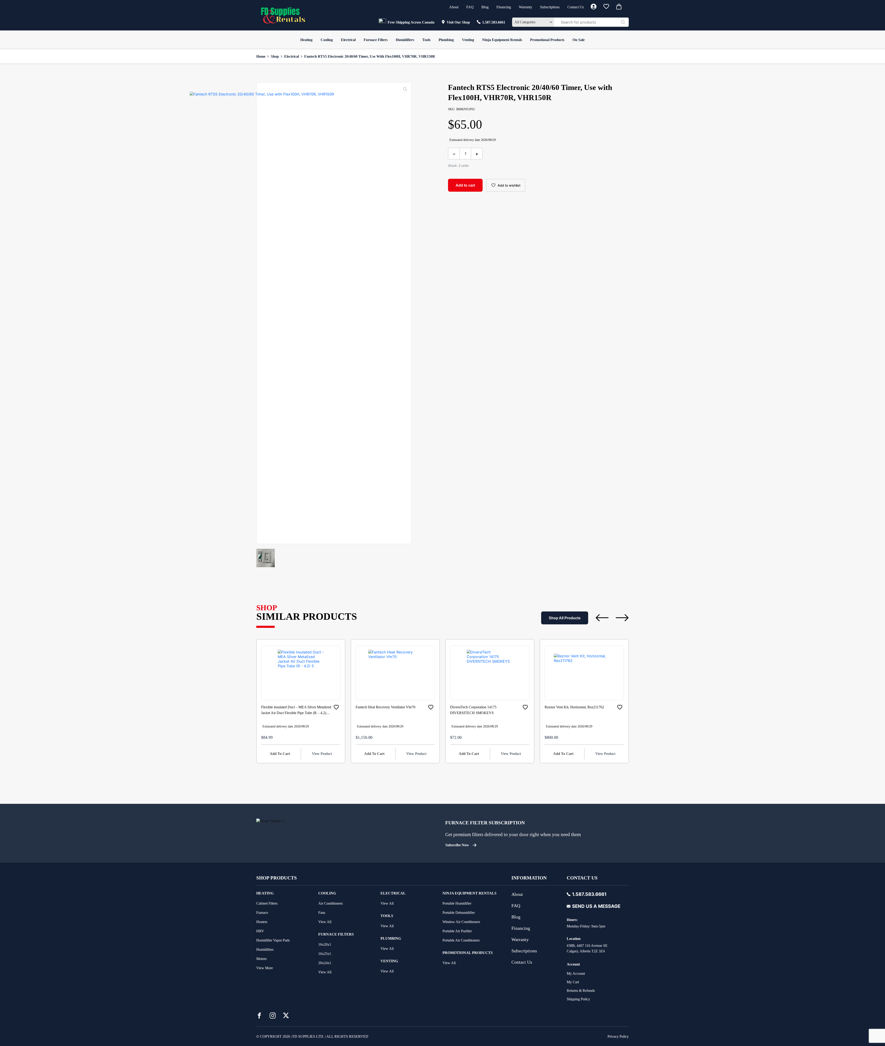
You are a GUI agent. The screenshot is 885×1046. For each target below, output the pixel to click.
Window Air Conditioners (461, 922)
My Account (576, 973)
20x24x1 (324, 963)
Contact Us (575, 7)
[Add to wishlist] (336, 707)
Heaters (261, 922)
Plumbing (446, 40)
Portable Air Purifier (457, 931)
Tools (426, 40)
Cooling (327, 40)
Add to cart (465, 185)
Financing (503, 7)
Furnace (262, 913)
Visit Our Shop (458, 22)
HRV (260, 931)
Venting (468, 40)
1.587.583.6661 (493, 22)
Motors (261, 959)
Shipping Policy (578, 999)
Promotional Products (547, 40)
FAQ (470, 7)
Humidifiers (405, 40)
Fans (321, 913)
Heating (306, 40)
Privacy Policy (618, 1036)
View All (324, 922)
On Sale (578, 40)
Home (261, 56)
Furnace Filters (376, 40)
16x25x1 (324, 954)
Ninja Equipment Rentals (502, 40)
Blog (485, 7)
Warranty (525, 7)
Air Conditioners (330, 903)
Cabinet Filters (266, 903)
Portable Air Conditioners (461, 940)
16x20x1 (324, 944)
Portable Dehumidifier (458, 913)
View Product (322, 754)
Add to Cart (280, 754)
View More (264, 968)
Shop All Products (565, 618)
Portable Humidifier (456, 903)
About (453, 7)
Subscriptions (550, 7)
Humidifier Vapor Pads (273, 940)
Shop (275, 56)
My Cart (573, 982)
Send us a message (596, 906)
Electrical (348, 40)
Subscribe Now (457, 845)
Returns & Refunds (581, 990)
